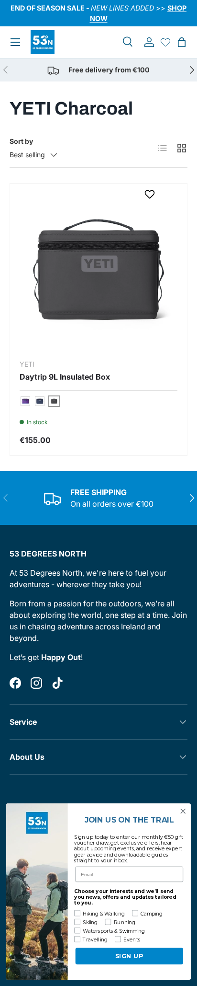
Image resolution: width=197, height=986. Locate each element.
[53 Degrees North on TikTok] (57, 683)
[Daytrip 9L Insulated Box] (98, 272)
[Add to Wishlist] (151, 194)
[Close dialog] (182, 811)
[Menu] (15, 42)
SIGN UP (129, 956)
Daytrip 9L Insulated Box (65, 377)
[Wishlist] (165, 42)
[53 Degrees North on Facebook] (15, 683)
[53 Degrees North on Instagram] (36, 683)
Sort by (21, 141)
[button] (181, 42)
